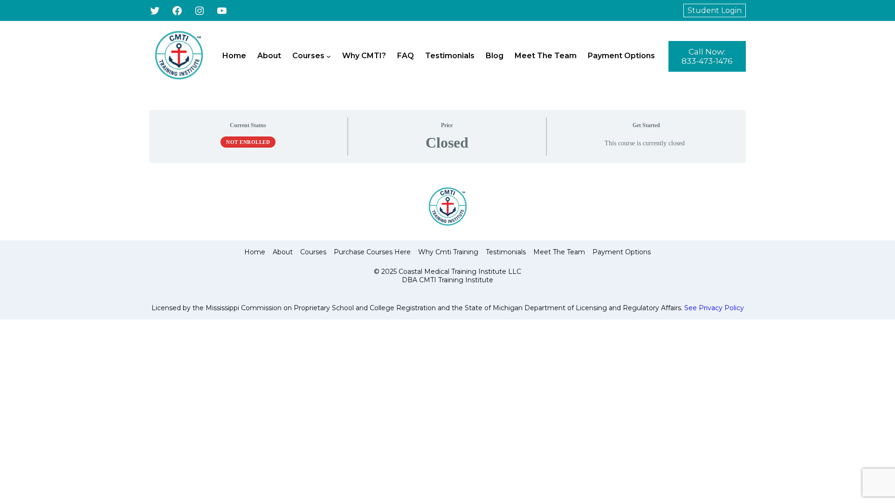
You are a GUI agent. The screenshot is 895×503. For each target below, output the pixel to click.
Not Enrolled (248, 142)
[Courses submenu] (328, 56)
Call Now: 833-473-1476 (707, 56)
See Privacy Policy (714, 308)
